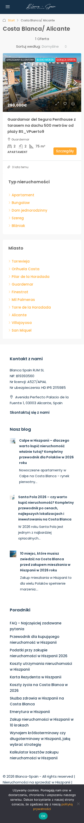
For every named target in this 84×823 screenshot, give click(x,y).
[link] (42, 82)
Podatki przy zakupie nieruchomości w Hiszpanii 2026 (38, 653)
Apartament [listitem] (23, 195)
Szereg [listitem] (18, 218)
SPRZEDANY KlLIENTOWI (20, 60)
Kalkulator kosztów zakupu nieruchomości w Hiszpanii (34, 755)
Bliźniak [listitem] (18, 225)
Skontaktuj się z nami (29, 412)
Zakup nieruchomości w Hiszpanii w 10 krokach (42, 722)
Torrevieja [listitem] (21, 261)
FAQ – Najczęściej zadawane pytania (35, 626)
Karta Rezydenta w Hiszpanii (35, 677)
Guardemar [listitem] (22, 284)
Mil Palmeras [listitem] (23, 299)
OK (43, 816)
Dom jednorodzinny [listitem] (29, 210)
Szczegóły (65, 151)
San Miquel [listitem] (22, 330)
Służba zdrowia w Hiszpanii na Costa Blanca (37, 701)
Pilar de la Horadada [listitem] (30, 276)
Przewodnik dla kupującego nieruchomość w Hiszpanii (34, 639)
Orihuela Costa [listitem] (25, 269)
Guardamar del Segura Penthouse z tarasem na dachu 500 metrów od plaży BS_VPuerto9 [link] (41, 125)
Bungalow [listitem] (21, 202)
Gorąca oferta (66, 60)
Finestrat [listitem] (20, 292)
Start (11, 20)
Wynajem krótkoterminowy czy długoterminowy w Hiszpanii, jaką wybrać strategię (40, 738)
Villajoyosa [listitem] (22, 322)
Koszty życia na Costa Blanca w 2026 (39, 687)
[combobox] (54, 46)
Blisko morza (45, 60)
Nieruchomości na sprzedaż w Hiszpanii (36, 782)
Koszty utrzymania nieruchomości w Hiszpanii (41, 666)
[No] (78, 803)
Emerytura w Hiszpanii (30, 711)
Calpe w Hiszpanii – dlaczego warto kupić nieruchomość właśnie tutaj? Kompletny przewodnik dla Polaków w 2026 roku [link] (46, 451)
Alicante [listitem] (19, 315)
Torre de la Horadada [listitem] (31, 307)
